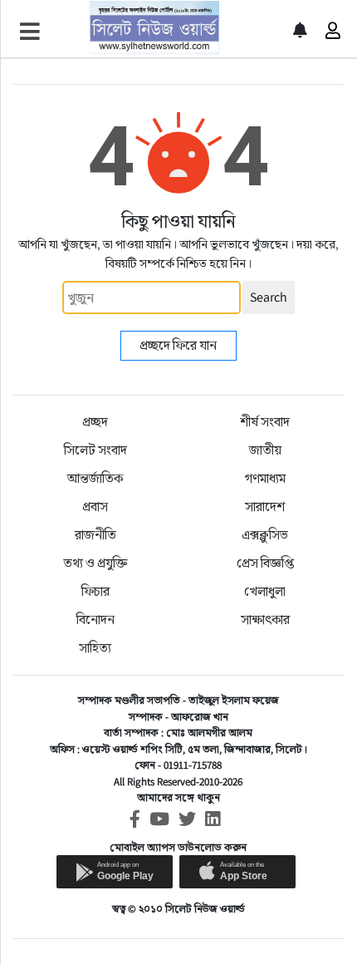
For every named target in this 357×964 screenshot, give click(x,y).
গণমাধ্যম (265, 478)
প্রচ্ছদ (95, 421)
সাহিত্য (95, 648)
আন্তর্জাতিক (95, 478)
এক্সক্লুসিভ (265, 534)
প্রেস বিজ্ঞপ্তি (265, 563)
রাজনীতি (95, 534)
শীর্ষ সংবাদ (265, 421)
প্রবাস (95, 506)
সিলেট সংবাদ (95, 450)
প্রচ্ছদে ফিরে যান (178, 345)
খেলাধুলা (265, 591)
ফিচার (95, 591)
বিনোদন (95, 619)
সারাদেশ (265, 506)
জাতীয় (265, 450)
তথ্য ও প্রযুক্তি (95, 563)
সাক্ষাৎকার (265, 619)
